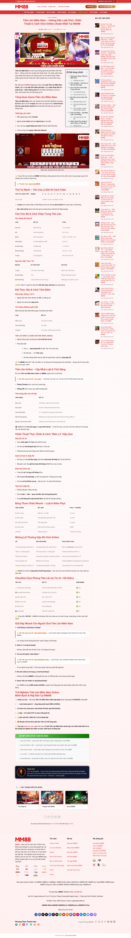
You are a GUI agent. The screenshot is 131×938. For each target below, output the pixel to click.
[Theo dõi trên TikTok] (43, 914)
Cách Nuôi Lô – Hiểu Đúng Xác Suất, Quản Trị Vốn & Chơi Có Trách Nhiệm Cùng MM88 (108, 213)
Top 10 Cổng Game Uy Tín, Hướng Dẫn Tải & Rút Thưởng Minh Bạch (107, 343)
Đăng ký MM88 (72, 843)
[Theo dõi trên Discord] (95, 914)
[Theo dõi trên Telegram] (88, 914)
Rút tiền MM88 (72, 857)
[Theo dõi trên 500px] (81, 914)
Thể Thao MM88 (29, 12)
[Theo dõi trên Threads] (53, 914)
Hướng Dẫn (51, 6)
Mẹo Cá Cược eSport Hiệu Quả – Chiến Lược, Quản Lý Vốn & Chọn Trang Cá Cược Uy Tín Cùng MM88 (108, 41)
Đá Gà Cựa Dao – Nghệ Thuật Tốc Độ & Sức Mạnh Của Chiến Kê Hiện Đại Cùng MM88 (108, 134)
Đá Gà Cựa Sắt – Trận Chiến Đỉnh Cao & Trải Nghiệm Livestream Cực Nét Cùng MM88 (108, 146)
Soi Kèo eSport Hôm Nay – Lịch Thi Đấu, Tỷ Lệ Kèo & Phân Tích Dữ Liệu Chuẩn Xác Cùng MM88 (107, 70)
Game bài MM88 (52, 17)
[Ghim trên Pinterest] (55, 817)
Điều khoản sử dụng (99, 855)
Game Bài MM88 (83, 12)
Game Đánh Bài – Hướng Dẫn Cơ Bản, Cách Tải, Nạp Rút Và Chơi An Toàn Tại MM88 (46, 758)
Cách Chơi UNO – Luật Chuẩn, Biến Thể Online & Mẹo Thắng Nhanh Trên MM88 (45, 740)
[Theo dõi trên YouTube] (74, 914)
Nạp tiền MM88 (72, 852)
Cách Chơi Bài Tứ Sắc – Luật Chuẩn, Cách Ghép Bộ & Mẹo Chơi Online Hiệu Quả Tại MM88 (48, 745)
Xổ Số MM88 (103, 12)
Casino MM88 (40, 12)
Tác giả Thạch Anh (73, 870)
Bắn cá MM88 (51, 12)
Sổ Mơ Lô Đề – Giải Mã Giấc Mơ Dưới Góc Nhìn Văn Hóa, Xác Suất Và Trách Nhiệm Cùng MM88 (108, 226)
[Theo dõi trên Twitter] (49, 914)
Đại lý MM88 (97, 848)
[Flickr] (77, 914)
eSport (52, 852)
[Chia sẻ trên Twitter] (48, 817)
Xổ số (52, 870)
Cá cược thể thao (55, 848)
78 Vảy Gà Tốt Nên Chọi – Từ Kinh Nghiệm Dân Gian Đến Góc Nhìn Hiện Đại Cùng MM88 (107, 120)
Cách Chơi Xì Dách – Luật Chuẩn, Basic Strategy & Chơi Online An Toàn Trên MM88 (46, 749)
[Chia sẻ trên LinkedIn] (59, 817)
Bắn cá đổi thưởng (56, 861)
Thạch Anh (62, 29)
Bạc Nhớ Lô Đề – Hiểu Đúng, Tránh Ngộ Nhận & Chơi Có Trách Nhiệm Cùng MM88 (108, 239)
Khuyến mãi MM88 (64, 6)
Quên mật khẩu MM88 (74, 865)
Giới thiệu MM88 (98, 843)
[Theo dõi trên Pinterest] (63, 914)
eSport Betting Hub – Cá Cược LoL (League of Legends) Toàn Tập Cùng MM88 (108, 96)
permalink (70, 823)
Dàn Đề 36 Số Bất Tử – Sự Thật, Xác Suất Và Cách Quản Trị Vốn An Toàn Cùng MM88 (108, 173)
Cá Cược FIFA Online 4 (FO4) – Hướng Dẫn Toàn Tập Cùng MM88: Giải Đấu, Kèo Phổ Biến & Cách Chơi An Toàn (108, 55)
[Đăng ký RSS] (67, 914)
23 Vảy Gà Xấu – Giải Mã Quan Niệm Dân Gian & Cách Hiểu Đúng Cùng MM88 (108, 108)
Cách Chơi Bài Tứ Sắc (41, 660)
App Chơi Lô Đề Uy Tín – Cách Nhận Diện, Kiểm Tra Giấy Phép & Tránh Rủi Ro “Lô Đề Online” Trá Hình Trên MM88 (108, 252)
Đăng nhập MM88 (73, 848)
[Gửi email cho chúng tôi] (56, 914)
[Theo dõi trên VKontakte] (84, 914)
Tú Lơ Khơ (37, 379)
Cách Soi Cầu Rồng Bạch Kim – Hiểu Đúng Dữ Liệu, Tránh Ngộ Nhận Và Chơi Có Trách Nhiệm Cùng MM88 (108, 159)
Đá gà (52, 874)
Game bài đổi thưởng (57, 865)
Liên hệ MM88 (98, 846)
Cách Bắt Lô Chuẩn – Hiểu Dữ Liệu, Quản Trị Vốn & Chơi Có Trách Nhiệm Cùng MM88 (108, 199)
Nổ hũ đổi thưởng (56, 857)
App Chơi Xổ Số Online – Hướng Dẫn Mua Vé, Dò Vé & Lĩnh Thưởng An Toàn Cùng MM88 (108, 186)
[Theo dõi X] (46, 914)
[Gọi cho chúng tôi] (60, 914)
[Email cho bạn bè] (52, 817)
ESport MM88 (61, 12)
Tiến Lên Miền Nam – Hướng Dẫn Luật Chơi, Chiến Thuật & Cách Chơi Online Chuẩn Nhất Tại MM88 (108, 317)
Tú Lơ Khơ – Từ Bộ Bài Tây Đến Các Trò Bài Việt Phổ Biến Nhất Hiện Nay (42, 754)
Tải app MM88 (72, 861)
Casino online (54, 843)
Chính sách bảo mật (99, 853)
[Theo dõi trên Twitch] (91, 914)
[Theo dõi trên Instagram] (39, 914)
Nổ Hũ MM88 (94, 12)
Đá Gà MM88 (72, 12)
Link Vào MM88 (42, 6)
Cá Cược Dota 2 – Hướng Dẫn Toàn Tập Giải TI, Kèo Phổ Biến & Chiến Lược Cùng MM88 (108, 83)
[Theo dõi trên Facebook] (36, 914)
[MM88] (24, 7)
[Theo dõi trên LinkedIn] (70, 914)
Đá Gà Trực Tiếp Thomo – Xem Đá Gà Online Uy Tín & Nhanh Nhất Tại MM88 (108, 27)
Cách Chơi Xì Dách (40, 633)
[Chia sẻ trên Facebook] (45, 817)
